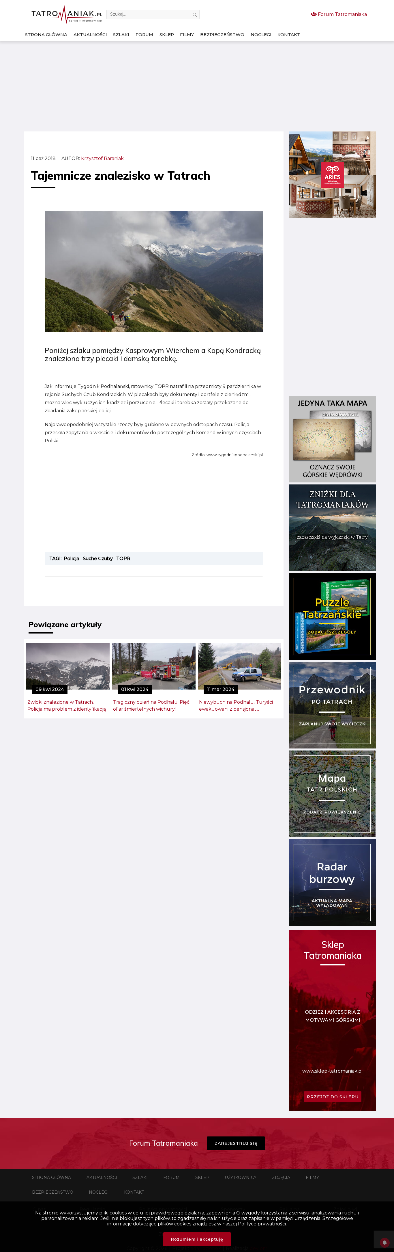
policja (71, 558)
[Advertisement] (197, 86)
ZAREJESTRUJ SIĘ (236, 1143)
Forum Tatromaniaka (342, 14)
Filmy (187, 34)
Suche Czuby (98, 558)
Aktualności (90, 34)
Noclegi (261, 34)
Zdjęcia (281, 1177)
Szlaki (121, 34)
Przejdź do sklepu (333, 1096)
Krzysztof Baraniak (102, 158)
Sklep (167, 34)
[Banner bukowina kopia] (332, 216)
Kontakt (288, 34)
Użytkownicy (240, 1177)
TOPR (123, 558)
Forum (144, 34)
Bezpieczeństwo (222, 34)
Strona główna (46, 34)
